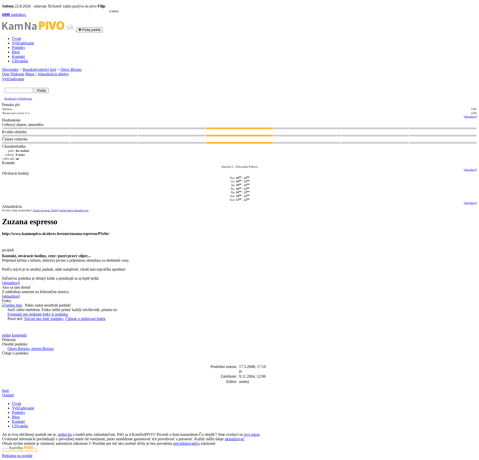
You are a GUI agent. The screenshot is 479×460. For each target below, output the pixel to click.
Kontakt (18, 56)
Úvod (16, 38)
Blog (16, 52)
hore (5, 390)
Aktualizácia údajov (53, 74)
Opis (5, 74)
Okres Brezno (71, 69)
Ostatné (8, 395)
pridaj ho (65, 434)
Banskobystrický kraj (39, 69)
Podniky (18, 47)
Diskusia (17, 74)
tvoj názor (251, 434)
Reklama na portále (17, 456)
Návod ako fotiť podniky (43, 319)
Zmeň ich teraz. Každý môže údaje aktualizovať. (61, 210)
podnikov (14, 14)
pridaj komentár (14, 335)
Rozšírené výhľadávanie (18, 98)
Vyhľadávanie (23, 43)
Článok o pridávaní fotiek (85, 319)
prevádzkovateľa (186, 443)
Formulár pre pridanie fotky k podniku (37, 314)
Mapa (31, 74)
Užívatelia (20, 61)
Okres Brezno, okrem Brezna (30, 348)
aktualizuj (470, 116)
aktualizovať (234, 439)
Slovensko (10, 69)
